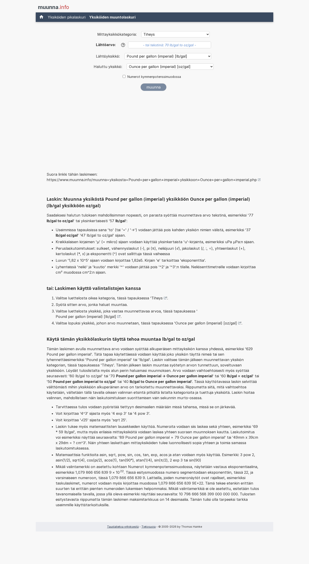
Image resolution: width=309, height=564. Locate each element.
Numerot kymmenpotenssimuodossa (154, 77)
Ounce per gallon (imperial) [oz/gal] (206, 323)
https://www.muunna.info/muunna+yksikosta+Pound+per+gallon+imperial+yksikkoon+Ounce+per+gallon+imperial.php (152, 179)
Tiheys (157, 298)
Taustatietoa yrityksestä (123, 526)
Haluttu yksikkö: (108, 66)
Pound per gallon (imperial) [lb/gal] (86, 316)
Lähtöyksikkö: (108, 56)
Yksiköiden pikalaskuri (67, 17)
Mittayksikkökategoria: (117, 34)
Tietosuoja (148, 526)
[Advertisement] (154, 128)
